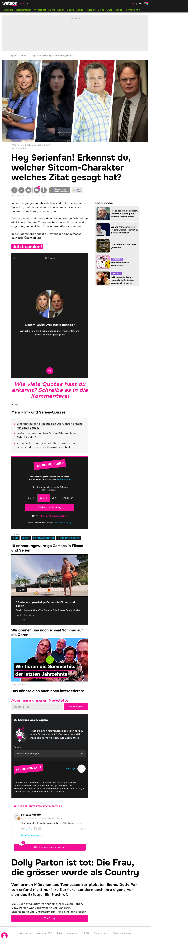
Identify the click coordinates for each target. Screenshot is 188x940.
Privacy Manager (122, 933)
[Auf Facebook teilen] (14, 190)
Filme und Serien (68, 538)
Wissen (91, 9)
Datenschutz (101, 933)
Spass (70, 9)
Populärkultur (43, 538)
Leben (60, 9)
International (23, 9)
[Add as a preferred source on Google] (59, 190)
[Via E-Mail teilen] (28, 190)
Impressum (73, 933)
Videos (118, 9)
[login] (4, 935)
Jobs (59, 933)
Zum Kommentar (30, 835)
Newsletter (25, 933)
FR (140, 3)
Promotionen (132, 9)
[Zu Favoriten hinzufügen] (44, 190)
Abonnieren (76, 706)
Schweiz (8, 9)
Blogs (101, 9)
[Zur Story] (75, 890)
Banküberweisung (62, 523)
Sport (51, 9)
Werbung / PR (44, 933)
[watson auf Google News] (77, 190)
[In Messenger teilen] (21, 190)
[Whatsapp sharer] (23, 620)
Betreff (17, 747)
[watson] (10, 3)
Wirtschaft (39, 9)
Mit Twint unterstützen (53, 516)
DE (133, 3)
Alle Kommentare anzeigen (49, 847)
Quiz (109, 9)
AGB (86, 933)
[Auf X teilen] (20, 620)
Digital (80, 9)
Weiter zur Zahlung (49, 507)
